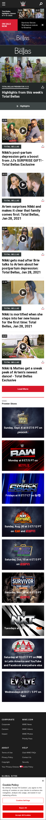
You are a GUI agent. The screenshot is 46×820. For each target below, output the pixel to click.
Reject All (23, 808)
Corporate (6, 724)
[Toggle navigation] (3, 3)
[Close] (43, 781)
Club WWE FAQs (27, 753)
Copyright (6, 762)
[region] (23, 798)
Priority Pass (27, 739)
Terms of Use (7, 753)
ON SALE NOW (6, 25)
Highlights (25, 106)
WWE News (27, 724)
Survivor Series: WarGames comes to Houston (29, 25)
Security (25, 762)
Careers (5, 729)
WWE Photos (27, 734)
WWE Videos (27, 729)
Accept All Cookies (23, 815)
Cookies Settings (23, 800)
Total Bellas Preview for (15, 87)
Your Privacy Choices (7, 767)
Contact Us (26, 757)
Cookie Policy (27, 767)
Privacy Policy (7, 757)
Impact (4, 734)
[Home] (23, 3)
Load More (23, 389)
